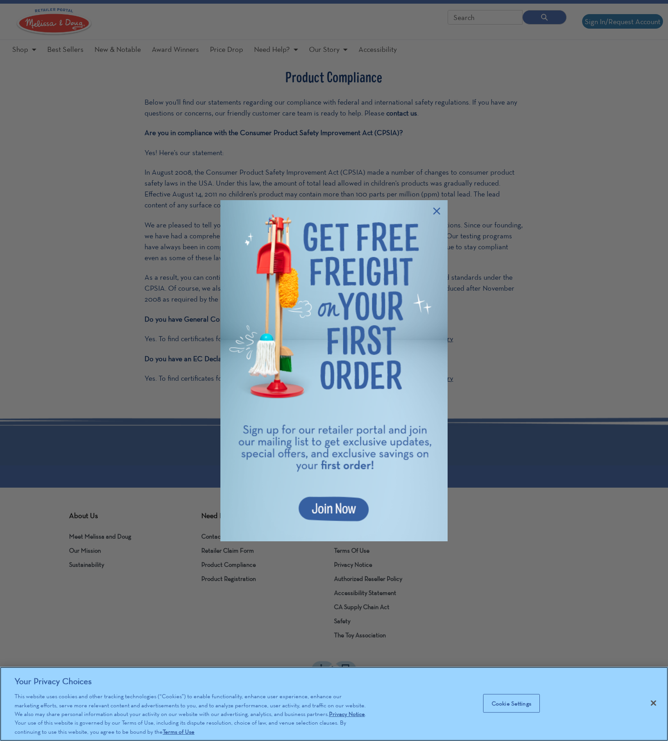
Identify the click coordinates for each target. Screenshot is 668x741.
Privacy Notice (347, 714)
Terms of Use (178, 732)
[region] (334, 704)
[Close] (653, 703)
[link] (334, 370)
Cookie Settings (511, 703)
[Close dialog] (436, 211)
